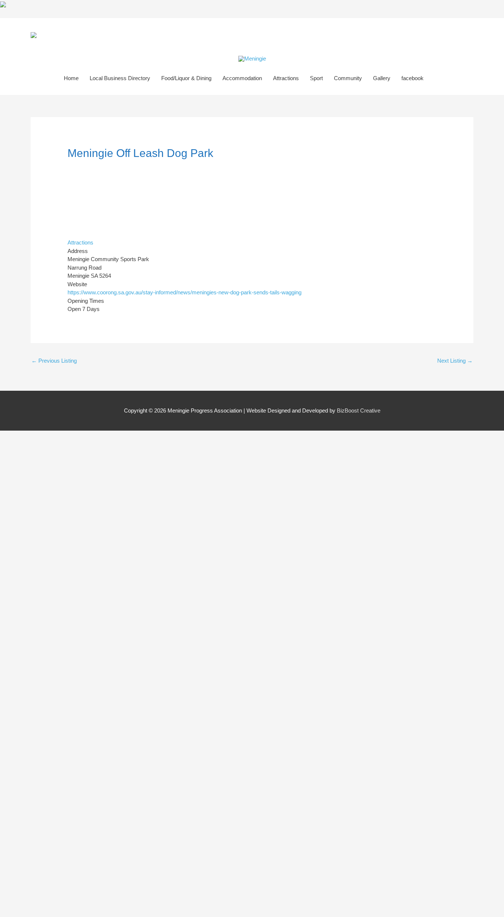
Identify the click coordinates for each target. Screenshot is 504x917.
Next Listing (455, 360)
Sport (316, 78)
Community (348, 78)
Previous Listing (54, 360)
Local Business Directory (120, 78)
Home (71, 78)
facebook (412, 78)
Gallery (381, 78)
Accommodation (242, 78)
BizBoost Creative (358, 410)
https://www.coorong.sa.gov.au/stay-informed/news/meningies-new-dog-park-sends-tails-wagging (184, 292)
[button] (438, 78)
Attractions (286, 78)
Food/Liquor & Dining (186, 78)
